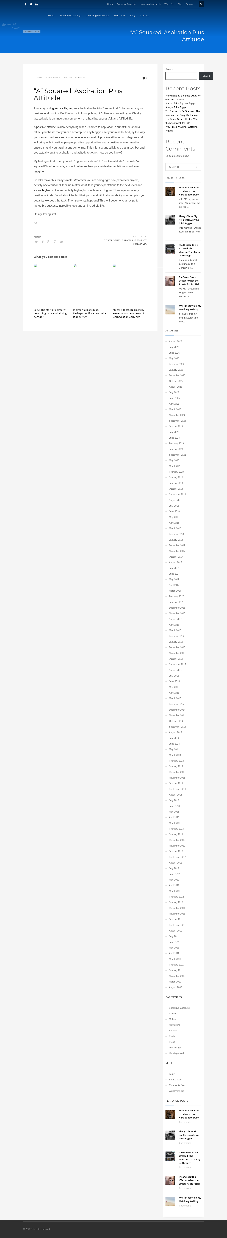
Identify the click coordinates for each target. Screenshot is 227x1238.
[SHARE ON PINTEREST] (55, 242)
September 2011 (177, 925)
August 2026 (175, 341)
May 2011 (174, 947)
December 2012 (177, 840)
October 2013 (176, 783)
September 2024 (177, 420)
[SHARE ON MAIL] (61, 242)
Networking (174, 1025)
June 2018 (174, 511)
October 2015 (176, 658)
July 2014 (174, 738)
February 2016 (176, 636)
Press (172, 1042)
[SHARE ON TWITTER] (36, 242)
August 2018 (175, 500)
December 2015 (177, 647)
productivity (140, 244)
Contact (189, 4)
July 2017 (174, 568)
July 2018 (174, 505)
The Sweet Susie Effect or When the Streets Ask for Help (189, 281)
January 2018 (176, 539)
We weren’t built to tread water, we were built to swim (189, 191)
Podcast (173, 1030)
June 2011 (174, 942)
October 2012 (176, 851)
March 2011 (175, 959)
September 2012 (177, 857)
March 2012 (175, 891)
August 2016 (175, 619)
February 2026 (176, 364)
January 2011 (176, 970)
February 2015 (176, 704)
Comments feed (177, 1085)
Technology (175, 1047)
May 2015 (174, 687)
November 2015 (177, 653)
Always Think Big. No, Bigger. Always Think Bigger (189, 220)
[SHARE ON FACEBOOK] (42, 242)
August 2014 (175, 732)
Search (169, 69)
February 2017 (176, 596)
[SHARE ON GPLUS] (48, 242)
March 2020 (175, 466)
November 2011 (177, 913)
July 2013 (174, 800)
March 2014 (175, 755)
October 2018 (176, 488)
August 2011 (175, 930)
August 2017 (175, 562)
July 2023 (174, 432)
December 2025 (177, 375)
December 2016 (177, 607)
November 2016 (177, 613)
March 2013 (175, 823)
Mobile (172, 1019)
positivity (141, 240)
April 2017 (174, 585)
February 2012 (176, 896)
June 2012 (174, 874)
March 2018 (175, 528)
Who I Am (169, 4)
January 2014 (176, 766)
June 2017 (174, 573)
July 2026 (174, 347)
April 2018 (174, 522)
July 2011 (174, 936)
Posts (172, 1036)
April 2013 (174, 817)
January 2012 (176, 902)
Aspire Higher (63, 108)
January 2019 (176, 483)
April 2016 (174, 624)
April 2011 (174, 953)
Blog (180, 4)
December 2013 (177, 772)
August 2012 (175, 862)
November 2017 (177, 551)
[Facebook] (25, 4)
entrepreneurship (113, 240)
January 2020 (176, 477)
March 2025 (175, 409)
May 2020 (174, 460)
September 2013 (177, 789)
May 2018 (174, 517)
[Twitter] (31, 4)
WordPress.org (176, 1091)
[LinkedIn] (36, 4)
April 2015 (174, 692)
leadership (130, 240)
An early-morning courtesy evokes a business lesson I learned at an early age (128, 313)
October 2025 (176, 381)
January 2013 (176, 834)
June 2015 (174, 681)
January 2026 (176, 369)
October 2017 (176, 556)
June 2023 (174, 437)
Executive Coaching (126, 4)
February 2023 (176, 443)
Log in (172, 1074)
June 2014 (174, 743)
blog (51, 108)
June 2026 (174, 352)
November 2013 (177, 777)
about (66, 195)
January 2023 (176, 449)
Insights (81, 77)
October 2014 (176, 721)
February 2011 (176, 964)
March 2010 (175, 981)
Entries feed (175, 1079)
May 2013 (174, 811)
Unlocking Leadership (150, 4)
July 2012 (174, 868)
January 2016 (176, 641)
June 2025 (174, 398)
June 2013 (174, 806)
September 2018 (177, 494)
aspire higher (42, 190)
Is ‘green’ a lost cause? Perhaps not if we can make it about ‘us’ (89, 313)
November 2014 (177, 715)
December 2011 (177, 908)
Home (110, 4)
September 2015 (177, 664)
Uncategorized (176, 1053)
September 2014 (177, 726)
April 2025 (174, 403)
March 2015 (175, 698)
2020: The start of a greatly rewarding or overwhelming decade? (50, 313)
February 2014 (176, 760)
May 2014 (174, 749)
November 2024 (177, 415)
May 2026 (174, 358)
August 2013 (175, 794)
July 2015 (174, 675)
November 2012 (177, 845)
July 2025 (174, 392)
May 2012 (174, 879)
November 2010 (177, 976)
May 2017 (174, 579)
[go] (196, 167)
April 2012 (174, 885)
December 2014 (177, 709)
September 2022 (177, 454)
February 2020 (176, 471)
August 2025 (175, 386)
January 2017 (176, 602)
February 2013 (176, 828)
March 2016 (175, 630)
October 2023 (176, 426)
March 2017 (175, 590)
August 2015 (175, 670)
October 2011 (176, 919)
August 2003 (175, 987)
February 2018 (176, 534)
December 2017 (177, 545)
